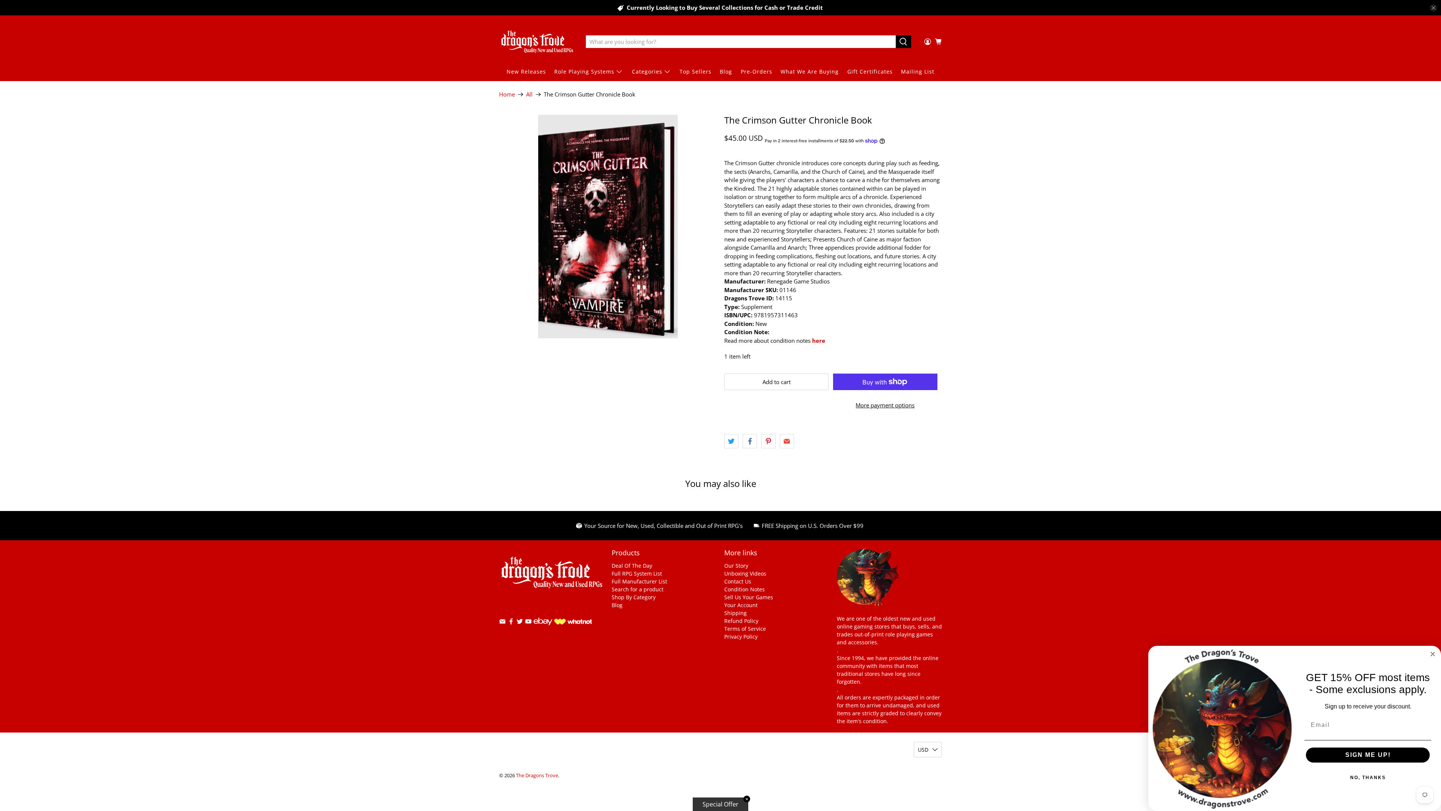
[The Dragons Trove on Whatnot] (573, 622)
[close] (1433, 8)
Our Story (736, 565)
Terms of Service (745, 628)
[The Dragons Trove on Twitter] (519, 622)
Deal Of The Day (632, 565)
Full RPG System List (637, 573)
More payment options (885, 405)
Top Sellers (695, 71)
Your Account (741, 605)
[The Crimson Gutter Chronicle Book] (608, 226)
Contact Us (737, 581)
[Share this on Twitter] (731, 441)
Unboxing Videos (745, 573)
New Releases (526, 71)
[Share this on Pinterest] (768, 441)
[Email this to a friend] (787, 441)
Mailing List (917, 71)
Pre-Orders (756, 71)
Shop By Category (634, 597)
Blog (726, 71)
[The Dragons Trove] (537, 41)
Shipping (735, 613)
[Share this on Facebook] (750, 441)
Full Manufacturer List (639, 581)
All (529, 94)
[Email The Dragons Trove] (502, 622)
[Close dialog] (1432, 654)
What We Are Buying (810, 71)
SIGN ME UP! (1368, 755)
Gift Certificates (870, 71)
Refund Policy (741, 620)
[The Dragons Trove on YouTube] (528, 622)
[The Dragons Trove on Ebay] (543, 628)
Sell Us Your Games (748, 597)
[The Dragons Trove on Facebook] (511, 622)
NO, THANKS (1368, 777)
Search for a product (637, 589)
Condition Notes (744, 589)
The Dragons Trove (537, 775)
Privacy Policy (741, 636)
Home (507, 94)
